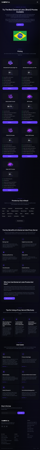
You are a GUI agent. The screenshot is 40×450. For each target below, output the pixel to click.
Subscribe (20, 412)
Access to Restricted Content (6, 440)
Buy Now (19, 24)
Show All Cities (20, 220)
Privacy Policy (29, 437)
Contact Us (16, 440)
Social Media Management (5, 443)
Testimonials (16, 435)
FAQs (15, 437)
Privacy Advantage (4, 437)
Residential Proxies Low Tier (32, 423)
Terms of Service (30, 435)
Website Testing (4, 435)
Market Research (4, 442)
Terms (38, 448)
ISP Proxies (29, 426)
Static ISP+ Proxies (30, 431)
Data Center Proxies (30, 425)
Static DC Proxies (30, 428)
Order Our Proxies (8, 298)
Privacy (34, 448)
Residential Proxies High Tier (32, 422)
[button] (37, 2)
